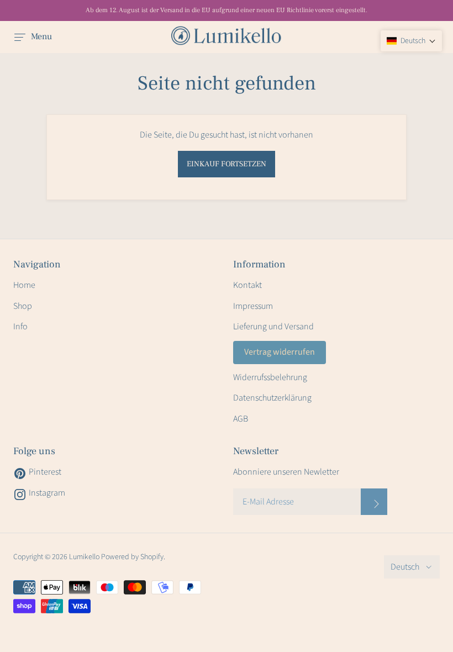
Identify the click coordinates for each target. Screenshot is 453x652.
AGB (240, 419)
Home (24, 285)
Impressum (253, 306)
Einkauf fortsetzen (226, 164)
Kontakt (247, 285)
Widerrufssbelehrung (270, 377)
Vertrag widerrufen (279, 352)
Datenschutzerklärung (272, 398)
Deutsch (405, 567)
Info (20, 326)
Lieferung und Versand (273, 326)
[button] (411, 41)
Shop (22, 306)
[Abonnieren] (374, 501)
